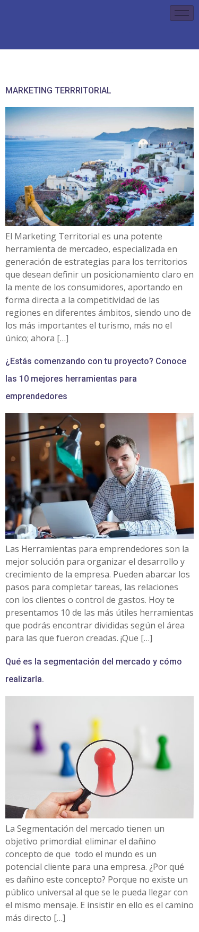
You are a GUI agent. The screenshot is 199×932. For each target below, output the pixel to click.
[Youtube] (105, 36)
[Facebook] (73, 36)
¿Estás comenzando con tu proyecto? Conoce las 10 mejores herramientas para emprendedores (95, 378)
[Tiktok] (126, 36)
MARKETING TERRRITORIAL (58, 90)
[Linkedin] (94, 36)
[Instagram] (84, 36)
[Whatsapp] (115, 36)
